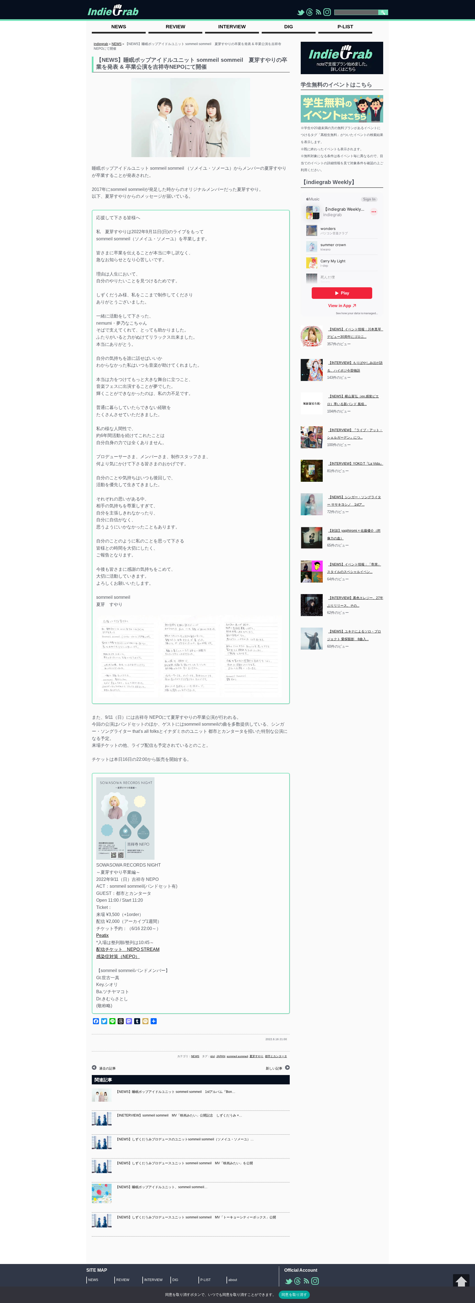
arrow (461, 1282)
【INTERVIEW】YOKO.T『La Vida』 (355, 464)
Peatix (102, 935)
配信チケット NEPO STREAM (127, 949)
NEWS (116, 44)
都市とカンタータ (276, 1056)
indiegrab (101, 44)
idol (212, 1056)
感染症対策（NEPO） (118, 956)
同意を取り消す (294, 1294)
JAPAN (220, 1056)
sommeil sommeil (237, 1056)
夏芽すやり (256, 1056)
